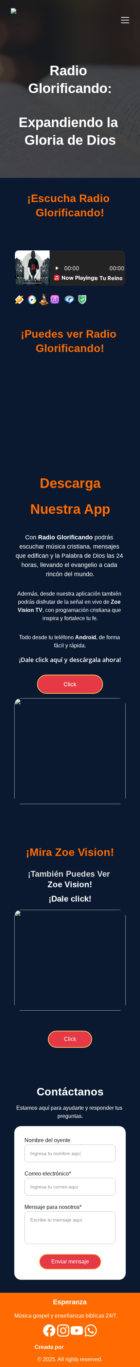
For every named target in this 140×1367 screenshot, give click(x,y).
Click (70, 684)
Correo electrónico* (47, 1174)
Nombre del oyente (47, 1140)
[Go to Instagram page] (63, 1330)
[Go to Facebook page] (49, 1330)
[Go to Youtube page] (77, 1330)
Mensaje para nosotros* (53, 1207)
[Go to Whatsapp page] (91, 1330)
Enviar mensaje (70, 1261)
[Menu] (125, 20)
